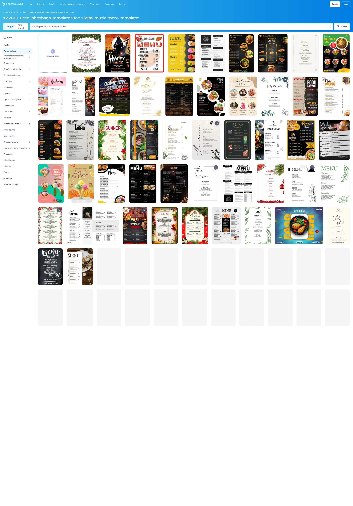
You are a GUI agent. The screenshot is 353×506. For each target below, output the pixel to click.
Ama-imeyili (21, 26)
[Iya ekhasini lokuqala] (11, 4)
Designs (10, 26)
